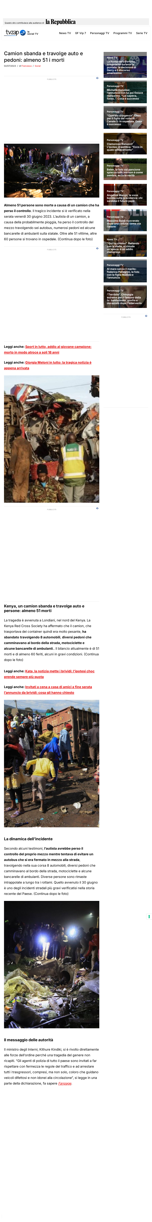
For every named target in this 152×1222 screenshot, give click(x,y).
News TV (65, 33)
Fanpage (64, 1083)
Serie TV (141, 33)
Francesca (27, 66)
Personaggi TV (99, 33)
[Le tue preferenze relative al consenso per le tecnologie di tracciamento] (149, 916)
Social (38, 66)
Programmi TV (122, 33)
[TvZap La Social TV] (21, 33)
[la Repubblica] (61, 23)
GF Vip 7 (80, 33)
